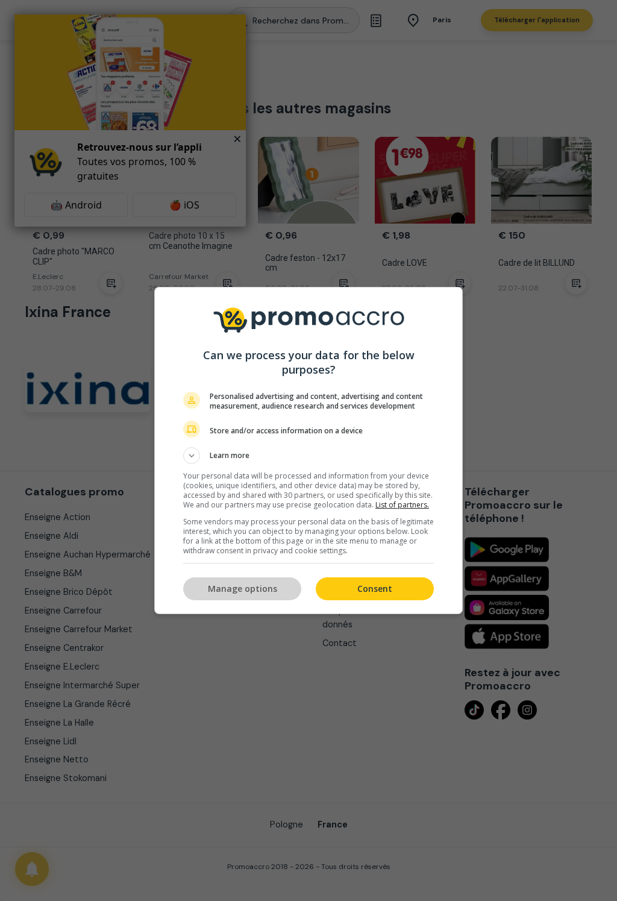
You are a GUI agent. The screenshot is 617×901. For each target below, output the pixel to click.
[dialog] (308, 450)
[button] (308, 455)
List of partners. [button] (402, 505)
